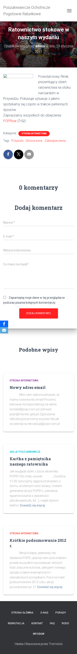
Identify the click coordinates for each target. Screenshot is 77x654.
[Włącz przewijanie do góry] (68, 645)
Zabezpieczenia (55, 140)
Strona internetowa (34, 133)
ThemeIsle (55, 644)
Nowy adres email (28, 387)
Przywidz (17, 140)
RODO (65, 623)
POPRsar (10, 121)
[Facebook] (4, 324)
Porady (60, 612)
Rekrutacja (16, 623)
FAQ (52, 623)
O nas (44, 612)
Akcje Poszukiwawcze (25, 451)
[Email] (4, 330)
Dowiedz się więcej (32, 505)
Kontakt (37, 623)
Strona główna (22, 612)
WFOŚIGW (38, 633)
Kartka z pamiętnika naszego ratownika (30, 461)
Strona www (34, 140)
